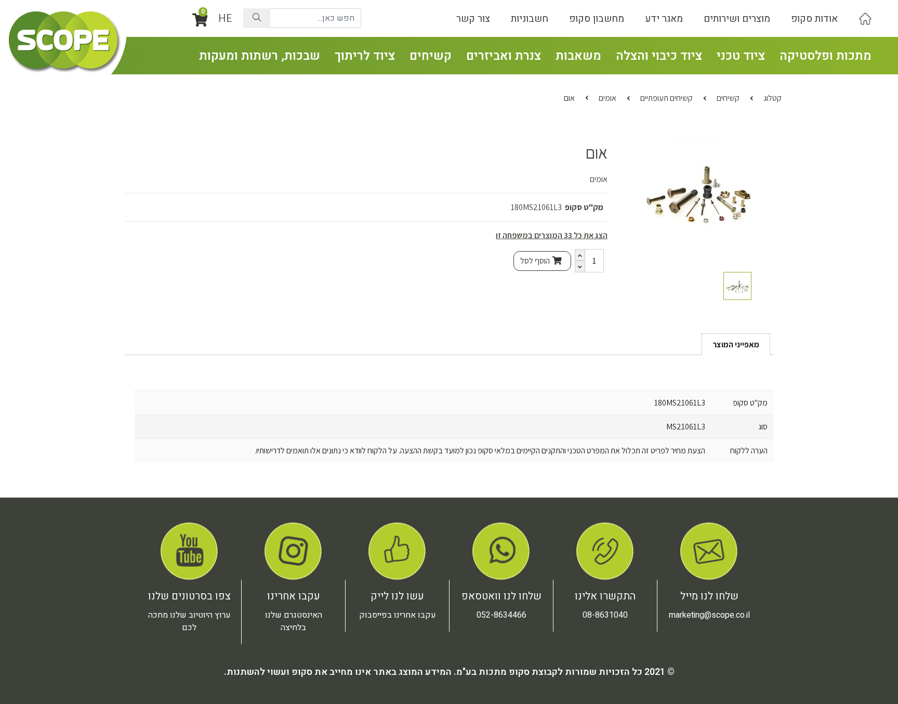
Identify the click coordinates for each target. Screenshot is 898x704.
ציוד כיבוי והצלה (659, 56)
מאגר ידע (664, 18)
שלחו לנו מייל (709, 596)
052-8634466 (501, 615)
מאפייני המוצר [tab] (735, 344)
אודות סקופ (814, 18)
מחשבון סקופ (596, 18)
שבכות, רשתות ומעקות (259, 56)
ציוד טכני (741, 56)
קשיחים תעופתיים (666, 98)
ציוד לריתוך (365, 56)
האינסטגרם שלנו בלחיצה (293, 621)
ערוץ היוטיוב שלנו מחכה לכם (189, 621)
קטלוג (772, 98)
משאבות (578, 56)
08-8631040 (605, 615)
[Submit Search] (256, 18)
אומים (607, 98)
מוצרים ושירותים (737, 18)
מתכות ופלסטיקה (825, 56)
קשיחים (431, 56)
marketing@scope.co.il (709, 615)
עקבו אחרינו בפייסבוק (397, 615)
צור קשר (473, 18)
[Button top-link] (865, 18)
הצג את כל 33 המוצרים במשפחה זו (552, 235)
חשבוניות (529, 18)
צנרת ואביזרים (503, 56)
